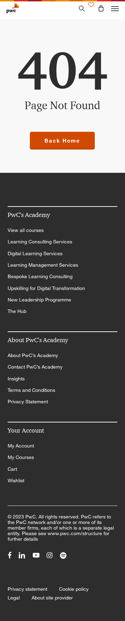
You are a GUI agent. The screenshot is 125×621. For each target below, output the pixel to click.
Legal (14, 597)
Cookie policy (74, 589)
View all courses (26, 230)
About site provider (52, 597)
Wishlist (16, 480)
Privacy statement (27, 589)
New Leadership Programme (39, 300)
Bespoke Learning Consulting (40, 276)
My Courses (21, 457)
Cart (12, 469)
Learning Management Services (43, 265)
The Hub (17, 311)
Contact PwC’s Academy (35, 367)
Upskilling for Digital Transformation (46, 288)
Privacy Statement (28, 401)
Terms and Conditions (31, 390)
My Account (21, 446)
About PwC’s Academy (33, 355)
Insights (16, 378)
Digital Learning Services (35, 253)
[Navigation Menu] (115, 8)
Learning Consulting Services (40, 241)
